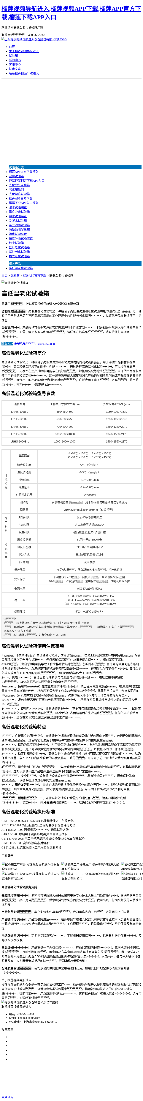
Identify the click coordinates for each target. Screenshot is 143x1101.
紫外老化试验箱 (19, 251)
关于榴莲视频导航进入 (24, 51)
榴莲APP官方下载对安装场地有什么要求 (35, 1041)
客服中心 (15, 64)
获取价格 (7, 343)
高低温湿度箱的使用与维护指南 (30, 1059)
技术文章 (15, 69)
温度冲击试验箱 (19, 211)
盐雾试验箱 (16, 176)
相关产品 (15, 263)
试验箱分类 (16, 167)
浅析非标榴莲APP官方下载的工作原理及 (35, 1045)
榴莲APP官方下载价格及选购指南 (31, 1050)
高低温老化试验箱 (21, 268)
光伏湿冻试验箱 (19, 194)
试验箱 (13, 55)
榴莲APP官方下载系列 (23, 171)
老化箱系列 (16, 189)
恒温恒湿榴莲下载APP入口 (26, 180)
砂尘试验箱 (16, 243)
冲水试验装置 (18, 216)
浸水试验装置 (18, 207)
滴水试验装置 (18, 234)
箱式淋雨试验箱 (19, 225)
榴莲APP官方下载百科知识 (26, 1054)
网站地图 (103, 1085)
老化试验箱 (94, 1078)
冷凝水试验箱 (18, 220)
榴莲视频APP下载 (46, 1078)
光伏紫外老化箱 (19, 185)
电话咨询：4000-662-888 (34, 343)
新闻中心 (15, 60)
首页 (12, 46)
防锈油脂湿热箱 (19, 229)
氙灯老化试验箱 (19, 247)
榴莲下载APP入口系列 (23, 202)
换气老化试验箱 (19, 256)
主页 (4, 275)
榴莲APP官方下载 (20, 198)
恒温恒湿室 (112, 1078)
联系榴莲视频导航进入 (24, 73)
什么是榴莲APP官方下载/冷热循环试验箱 (36, 1036)
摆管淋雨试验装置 (21, 238)
